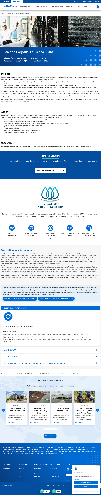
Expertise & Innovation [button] (57, 6)
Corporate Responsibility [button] (41, 6)
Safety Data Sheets (87, 1)
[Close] (98, 467)
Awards (20, 468)
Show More (11, 422)
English (78, 1)
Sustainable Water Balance (16, 308)
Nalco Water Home (6, 13)
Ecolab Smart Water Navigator (45, 170)
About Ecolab (53, 468)
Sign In (97, 1)
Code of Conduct (54, 476)
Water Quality (10, 350)
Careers (52, 471)
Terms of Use (62, 486)
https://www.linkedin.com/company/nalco (68, 469)
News (20, 476)
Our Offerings (6, 471)
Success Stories (7, 474)
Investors (52, 474)
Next (97, 410)
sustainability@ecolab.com (74, 373)
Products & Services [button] (24, 6)
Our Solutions (6, 468)
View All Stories (50, 436)
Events (20, 474)
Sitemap (36, 476)
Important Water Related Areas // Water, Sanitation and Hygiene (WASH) (34, 363)
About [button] (78, 6)
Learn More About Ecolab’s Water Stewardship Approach (56, 298)
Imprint (36, 474)
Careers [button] (85, 6)
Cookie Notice (77, 479)
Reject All (85, 486)
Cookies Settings (86, 489)
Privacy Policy (52, 486)
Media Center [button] (69, 6)
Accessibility (37, 468)
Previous (3, 410)
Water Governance (12, 357)
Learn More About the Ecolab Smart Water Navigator (19, 298)
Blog (20, 471)
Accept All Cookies (86, 482)
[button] (32, 7)
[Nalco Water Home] (10, 7)
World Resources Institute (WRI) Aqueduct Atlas (25, 261)
